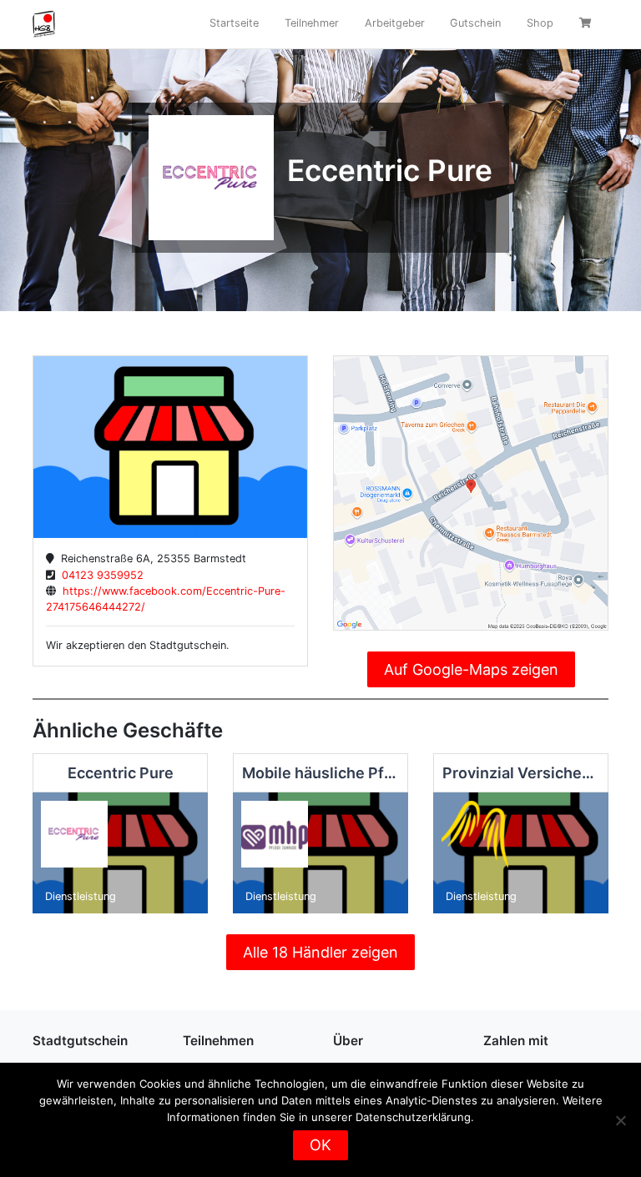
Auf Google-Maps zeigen (471, 669)
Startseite (234, 23)
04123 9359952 (99, 575)
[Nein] (620, 1120)
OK (320, 1145)
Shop (540, 23)
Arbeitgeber (395, 23)
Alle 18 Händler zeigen (320, 952)
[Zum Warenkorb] (587, 25)
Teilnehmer (312, 23)
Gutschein (475, 23)
